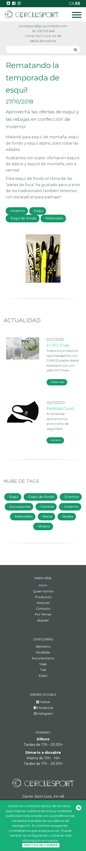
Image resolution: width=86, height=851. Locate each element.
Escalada (43, 652)
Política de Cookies (41, 845)
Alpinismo (43, 646)
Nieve (47, 516)
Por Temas (43, 614)
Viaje (43, 664)
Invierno (18, 211)
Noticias (43, 603)
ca (72, 3)
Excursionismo (43, 658)
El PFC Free (58, 345)
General (56, 440)
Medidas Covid (60, 408)
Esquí (38, 211)
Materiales (54, 218)
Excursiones (20, 507)
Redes (67, 516)
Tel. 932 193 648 (43, 31)
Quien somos (43, 591)
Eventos (71, 497)
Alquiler (43, 620)
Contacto (43, 608)
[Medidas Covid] (22, 411)
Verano (44, 526)
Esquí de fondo (24, 218)
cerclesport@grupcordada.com (43, 26)
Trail (43, 670)
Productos (43, 597)
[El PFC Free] (22, 348)
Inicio (43, 585)
